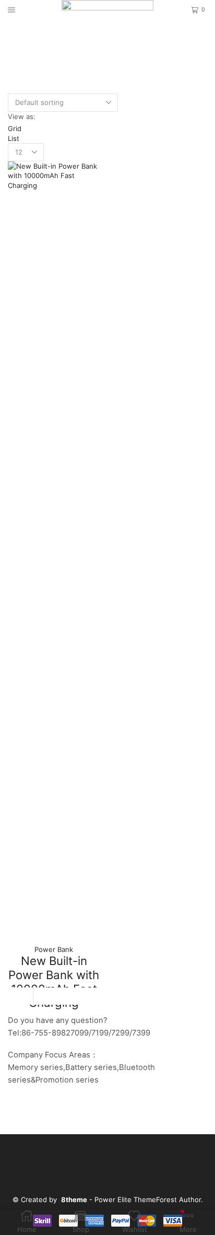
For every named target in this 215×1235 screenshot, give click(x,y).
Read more (54, 996)
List (13, 138)
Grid (14, 128)
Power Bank (53, 949)
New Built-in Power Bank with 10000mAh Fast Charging (53, 981)
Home (92, 36)
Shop (119, 36)
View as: (21, 116)
